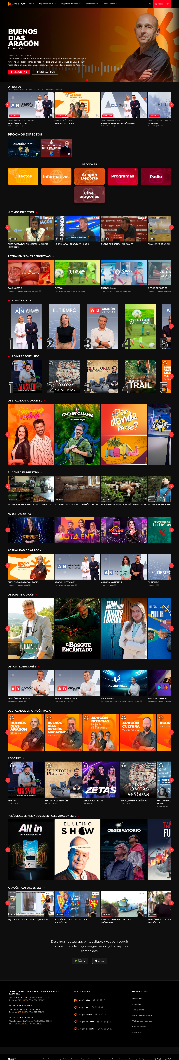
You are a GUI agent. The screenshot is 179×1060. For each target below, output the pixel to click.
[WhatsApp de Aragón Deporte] (111, 1028)
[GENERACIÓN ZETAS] (101, 780)
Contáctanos (47, 1059)
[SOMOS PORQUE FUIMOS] (124, 628)
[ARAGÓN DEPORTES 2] (77, 683)
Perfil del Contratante (142, 1015)
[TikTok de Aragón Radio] (105, 1014)
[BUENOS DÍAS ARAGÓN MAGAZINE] (63, 732)
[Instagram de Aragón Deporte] (105, 1028)
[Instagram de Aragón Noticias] (104, 1021)
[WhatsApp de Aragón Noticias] (110, 1021)
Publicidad (137, 998)
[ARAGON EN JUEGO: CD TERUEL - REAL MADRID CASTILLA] (24, 148)
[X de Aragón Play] (97, 1000)
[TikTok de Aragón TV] (102, 1007)
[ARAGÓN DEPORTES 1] (101, 326)
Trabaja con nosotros (142, 1021)
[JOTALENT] (77, 530)
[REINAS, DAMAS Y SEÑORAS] (63, 376)
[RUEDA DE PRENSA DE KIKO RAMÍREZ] (56, 148)
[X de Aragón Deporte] (101, 1028)
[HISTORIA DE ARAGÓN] (101, 376)
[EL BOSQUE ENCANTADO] (77, 628)
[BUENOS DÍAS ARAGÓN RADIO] (31, 566)
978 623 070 (23, 1012)
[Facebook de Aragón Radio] (95, 1014)
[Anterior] (7, 104)
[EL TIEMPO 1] (63, 326)
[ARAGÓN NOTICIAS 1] (25, 326)
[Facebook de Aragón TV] (92, 1007)
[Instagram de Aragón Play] (100, 1000)
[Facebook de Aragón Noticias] (98, 1021)
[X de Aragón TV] (95, 1007)
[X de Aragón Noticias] (101, 1021)
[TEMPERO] (31, 628)
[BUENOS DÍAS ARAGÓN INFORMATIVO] (26, 732)
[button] (47, 4)
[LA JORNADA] (124, 683)
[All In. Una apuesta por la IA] (31, 850)
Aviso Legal (58, 1059)
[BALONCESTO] (31, 272)
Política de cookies (104, 1059)
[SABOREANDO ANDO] (31, 434)
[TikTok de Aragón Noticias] (107, 1021)
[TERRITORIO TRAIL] (139, 376)
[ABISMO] (25, 376)
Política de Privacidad (71, 1059)
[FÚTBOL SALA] (124, 272)
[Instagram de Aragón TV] (99, 1007)
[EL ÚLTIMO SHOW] (77, 850)
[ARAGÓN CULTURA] (138, 732)
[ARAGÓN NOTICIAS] (101, 732)
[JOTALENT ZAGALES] (124, 530)
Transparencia (139, 1010)
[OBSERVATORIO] (124, 850)
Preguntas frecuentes (88, 1059)
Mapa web (137, 1032)
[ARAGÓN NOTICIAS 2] (124, 566)
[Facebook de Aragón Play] (94, 1000)
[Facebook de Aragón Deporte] (98, 1028)
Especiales (137, 1004)
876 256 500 (23, 1000)
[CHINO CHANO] (77, 434)
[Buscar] (150, 4)
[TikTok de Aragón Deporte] (108, 1028)
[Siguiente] (171, 104)
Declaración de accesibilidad (122, 1059)
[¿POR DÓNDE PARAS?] (124, 434)
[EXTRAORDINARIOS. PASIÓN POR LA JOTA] (31, 530)
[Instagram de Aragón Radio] (102, 1014)
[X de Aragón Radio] (99, 1014)
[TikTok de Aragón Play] (103, 1000)
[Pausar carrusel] (174, 77)
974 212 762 (22, 1024)
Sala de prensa (139, 1026)
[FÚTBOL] (77, 272)
